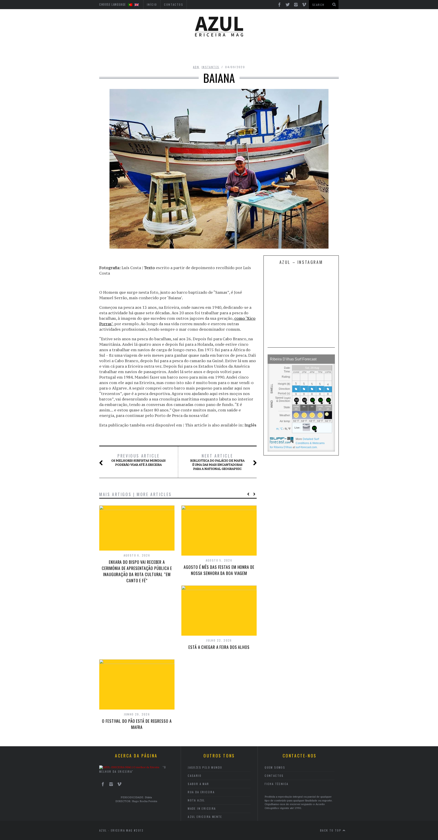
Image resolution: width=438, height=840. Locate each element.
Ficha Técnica (276, 784)
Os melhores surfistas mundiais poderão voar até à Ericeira (138, 459)
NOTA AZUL (196, 800)
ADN (196, 67)
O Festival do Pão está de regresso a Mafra (137, 724)
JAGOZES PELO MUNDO (205, 767)
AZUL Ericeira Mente (205, 817)
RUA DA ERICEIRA (201, 792)
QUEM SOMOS (275, 767)
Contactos (274, 776)
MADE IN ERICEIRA (202, 808)
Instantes (210, 67)
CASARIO (194, 776)
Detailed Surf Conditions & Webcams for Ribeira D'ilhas (297, 443)
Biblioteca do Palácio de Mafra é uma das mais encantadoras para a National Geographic (217, 462)
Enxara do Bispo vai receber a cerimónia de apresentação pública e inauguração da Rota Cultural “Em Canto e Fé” (137, 571)
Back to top (331, 830)
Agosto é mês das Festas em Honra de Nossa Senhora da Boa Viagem (219, 570)
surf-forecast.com (306, 447)
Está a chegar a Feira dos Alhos (219, 647)
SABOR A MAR (198, 784)
